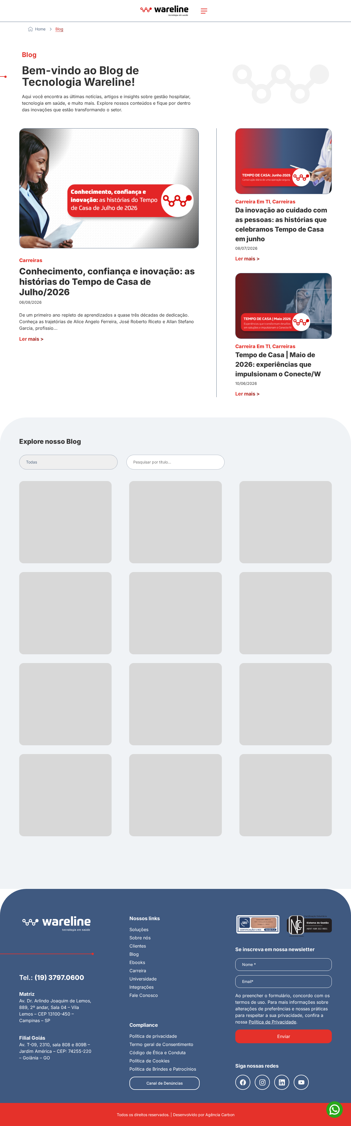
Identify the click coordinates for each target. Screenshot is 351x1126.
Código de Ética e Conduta (157, 1052)
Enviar (283, 1036)
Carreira (137, 970)
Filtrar (215, 462)
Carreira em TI (252, 201)
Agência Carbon (219, 1114)
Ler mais (31, 339)
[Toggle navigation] (204, 11)
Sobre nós (140, 937)
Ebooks (137, 962)
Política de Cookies (149, 1061)
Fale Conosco (143, 995)
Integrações (141, 987)
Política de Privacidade (272, 1022)
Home (40, 29)
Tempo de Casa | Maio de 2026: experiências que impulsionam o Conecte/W (278, 364)
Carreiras (30, 260)
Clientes (137, 946)
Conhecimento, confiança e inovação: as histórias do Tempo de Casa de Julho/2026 (107, 282)
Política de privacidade (153, 1036)
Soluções (138, 929)
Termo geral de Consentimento (161, 1044)
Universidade (143, 979)
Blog (134, 954)
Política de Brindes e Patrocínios (162, 1069)
